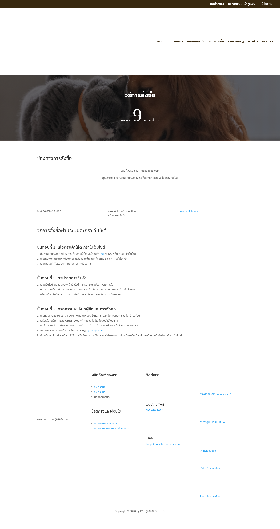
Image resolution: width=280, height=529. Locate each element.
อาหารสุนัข (100, 387)
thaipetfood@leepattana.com (163, 444)
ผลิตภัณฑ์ (193, 41)
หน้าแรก (159, 41)
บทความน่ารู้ (236, 41)
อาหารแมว (99, 392)
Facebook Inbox (188, 211)
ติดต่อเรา (268, 41)
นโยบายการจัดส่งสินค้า (106, 423)
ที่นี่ (128, 216)
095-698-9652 (154, 411)
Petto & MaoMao (210, 468)
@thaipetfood (96, 331)
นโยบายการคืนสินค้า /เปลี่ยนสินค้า (112, 428)
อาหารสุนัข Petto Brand (213, 422)
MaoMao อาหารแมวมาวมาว (215, 394)
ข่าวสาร (253, 41)
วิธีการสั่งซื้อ (216, 41)
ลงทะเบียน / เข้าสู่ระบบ (241, 4)
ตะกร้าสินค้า (217, 4)
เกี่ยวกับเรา (176, 41)
